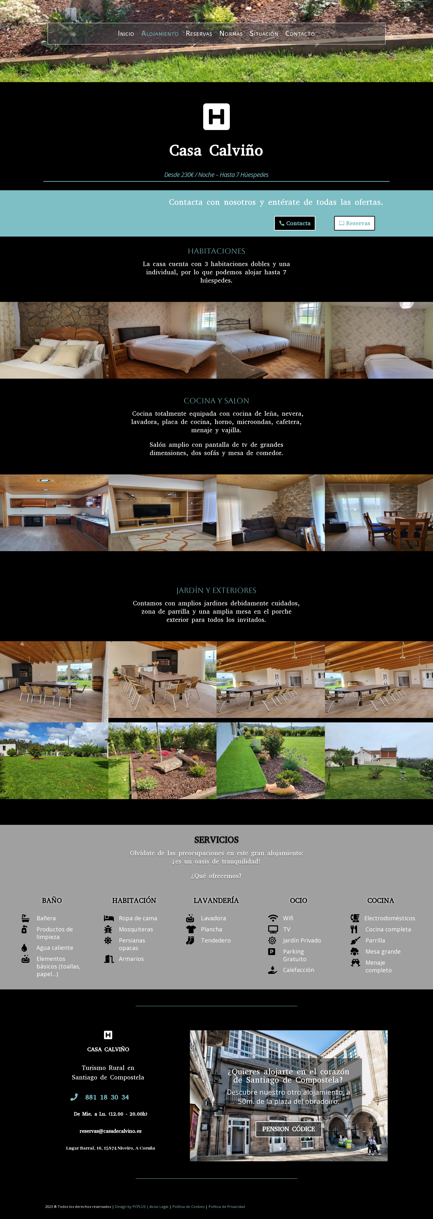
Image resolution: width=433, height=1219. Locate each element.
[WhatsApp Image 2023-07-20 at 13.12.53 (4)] (162, 796)
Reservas (199, 34)
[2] (271, 796)
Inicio (126, 34)
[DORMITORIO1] (162, 376)
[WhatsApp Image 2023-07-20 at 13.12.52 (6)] (54, 548)
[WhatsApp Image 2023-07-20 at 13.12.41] (162, 548)
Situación (264, 34)
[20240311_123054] (271, 715)
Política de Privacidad (227, 1206)
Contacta (298, 223)
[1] (54, 796)
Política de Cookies (188, 1206)
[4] (54, 720)
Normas (231, 34)
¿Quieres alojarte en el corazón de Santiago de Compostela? (289, 1075)
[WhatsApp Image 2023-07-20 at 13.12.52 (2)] (271, 548)
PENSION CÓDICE (288, 1129)
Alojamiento (160, 34)
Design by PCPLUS (130, 1206)
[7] (54, 376)
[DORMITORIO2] (271, 376)
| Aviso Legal (157, 1206)
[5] (162, 715)
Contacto (300, 34)
